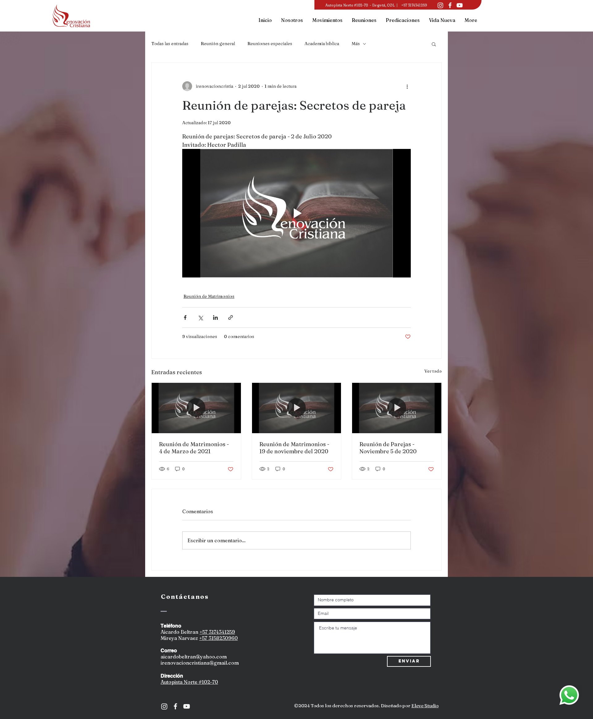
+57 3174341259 (217, 632)
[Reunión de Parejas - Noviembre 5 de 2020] (396, 408)
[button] (434, 43)
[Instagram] (440, 5)
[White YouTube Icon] (187, 706)
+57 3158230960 (218, 638)
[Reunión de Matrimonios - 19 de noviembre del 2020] (296, 408)
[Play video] (296, 213)
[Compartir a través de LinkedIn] (215, 317)
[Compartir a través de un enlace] (230, 317)
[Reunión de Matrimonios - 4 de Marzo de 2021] (196, 408)
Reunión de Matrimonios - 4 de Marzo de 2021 (194, 448)
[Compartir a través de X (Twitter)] (200, 317)
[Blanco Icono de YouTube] (459, 5)
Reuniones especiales (269, 43)
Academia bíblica (322, 43)
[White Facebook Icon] (175, 706)
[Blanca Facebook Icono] (450, 5)
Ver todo (433, 371)
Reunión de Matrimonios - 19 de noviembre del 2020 (294, 448)
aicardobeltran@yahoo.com (194, 656)
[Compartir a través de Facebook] (185, 317)
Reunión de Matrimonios (208, 296)
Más (355, 43)
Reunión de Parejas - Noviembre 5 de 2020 (388, 448)
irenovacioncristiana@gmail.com (200, 663)
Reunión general (218, 43)
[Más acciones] (407, 86)
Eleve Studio (425, 705)
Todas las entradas (169, 43)
